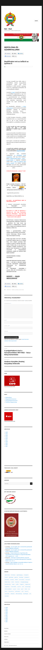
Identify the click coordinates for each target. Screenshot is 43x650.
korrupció (28, 579)
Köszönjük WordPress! (13, 645)
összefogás (25, 593)
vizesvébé (7, 593)
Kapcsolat (6, 642)
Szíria (26, 589)
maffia (17, 584)
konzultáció (21, 579)
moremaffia (13, 586)
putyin (14, 589)
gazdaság (11, 577)
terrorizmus (11, 591)
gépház (16, 577)
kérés (12, 581)
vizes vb (26, 591)
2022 (6, 438)
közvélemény (8, 584)
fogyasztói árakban (21, 150)
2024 (6, 435)
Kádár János (7, 581)
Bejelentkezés (8, 397)
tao (29, 589)
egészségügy (20, 574)
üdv (30, 593)
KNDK (16, 579)
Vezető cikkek (21, 289)
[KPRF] (12, 380)
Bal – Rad (8, 29)
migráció (22, 584)
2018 (6, 444)
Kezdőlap (6, 628)
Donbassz (13, 574)
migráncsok (27, 584)
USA (22, 591)
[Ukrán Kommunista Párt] (8, 416)
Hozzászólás (7, 303)
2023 (6, 436)
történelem (17, 591)
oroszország (27, 586)
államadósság (19, 593)
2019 (6, 443)
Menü (36, 20)
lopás (13, 584)
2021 (6, 439)
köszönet (17, 581)
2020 (6, 441)
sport (22, 589)
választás (12, 593)
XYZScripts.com (27, 649)
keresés (12, 579)
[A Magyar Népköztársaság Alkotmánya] (11, 524)
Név (5, 320)
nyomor (19, 586)
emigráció (26, 574)
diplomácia (7, 574)
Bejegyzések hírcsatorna (10, 399)
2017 (6, 446)
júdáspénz (26, 577)
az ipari (13, 92)
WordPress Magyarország (11, 402)
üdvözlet (7, 596)
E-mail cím (7, 325)
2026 (6, 432)
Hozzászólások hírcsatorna (11, 400)
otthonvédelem (8, 589)
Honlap (6, 331)
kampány (7, 579)
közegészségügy (24, 581)
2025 (6, 433)
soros (18, 589)
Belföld (13, 289)
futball (6, 577)
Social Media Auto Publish (17, 649)
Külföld (5, 639)
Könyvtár (6, 636)
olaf (23, 586)
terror (6, 591)
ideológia (21, 577)
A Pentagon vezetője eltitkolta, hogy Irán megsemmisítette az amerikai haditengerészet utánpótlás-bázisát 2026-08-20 (18, 559)
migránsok (7, 586)
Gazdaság (16, 289)
